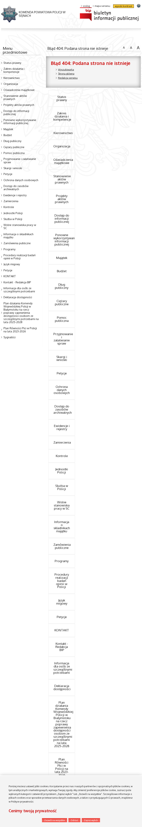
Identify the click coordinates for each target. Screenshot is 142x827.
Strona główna (66, 73)
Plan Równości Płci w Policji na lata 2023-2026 (20, 329)
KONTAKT (10, 276)
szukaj (86, 6)
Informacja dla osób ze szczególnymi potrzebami (19, 289)
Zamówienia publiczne (17, 243)
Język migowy (12, 264)
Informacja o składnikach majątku (18, 235)
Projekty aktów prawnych (19, 104)
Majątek (8, 129)
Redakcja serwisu (68, 77)
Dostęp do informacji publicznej (16, 112)
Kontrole (9, 207)
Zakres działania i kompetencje (14, 70)
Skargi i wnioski (13, 168)
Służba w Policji (13, 219)
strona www (138, 5)
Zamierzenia (11, 201)
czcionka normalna (123, 47)
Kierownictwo (12, 77)
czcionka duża (138, 47)
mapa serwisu (102, 6)
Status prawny (12, 62)
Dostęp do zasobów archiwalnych (16, 187)
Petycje (8, 174)
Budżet (8, 135)
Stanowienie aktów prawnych (15, 97)
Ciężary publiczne (14, 147)
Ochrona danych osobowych (21, 180)
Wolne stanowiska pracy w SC (20, 226)
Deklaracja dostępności (18, 297)
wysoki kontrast (123, 6)
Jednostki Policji (13, 213)
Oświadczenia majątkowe (19, 89)
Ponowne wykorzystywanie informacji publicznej (20, 121)
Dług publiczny (12, 141)
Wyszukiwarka (66, 69)
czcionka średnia (130, 47)
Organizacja (11, 83)
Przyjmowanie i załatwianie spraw (20, 160)
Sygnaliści (10, 337)
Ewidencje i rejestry (15, 195)
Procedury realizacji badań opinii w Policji (20, 256)
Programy (10, 249)
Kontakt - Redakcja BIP (17, 282)
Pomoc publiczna (14, 153)
